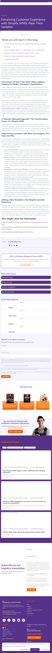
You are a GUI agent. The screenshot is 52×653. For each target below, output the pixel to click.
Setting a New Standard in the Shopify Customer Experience (19, 56)
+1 (5, 638)
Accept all (35, 649)
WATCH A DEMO (34, 637)
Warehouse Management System (15, 447)
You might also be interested (11, 59)
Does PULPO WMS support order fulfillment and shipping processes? (24, 471)
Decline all (45, 649)
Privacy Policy (34, 369)
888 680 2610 (9, 638)
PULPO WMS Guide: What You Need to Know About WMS (24, 532)
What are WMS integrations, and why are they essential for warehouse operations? (24, 502)
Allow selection (25, 649)
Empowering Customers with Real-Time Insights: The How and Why (21, 53)
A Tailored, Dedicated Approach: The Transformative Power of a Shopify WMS (24, 50)
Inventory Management (30, 447)
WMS (4, 447)
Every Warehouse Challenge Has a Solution (27, 406)
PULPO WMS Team (14, 242)
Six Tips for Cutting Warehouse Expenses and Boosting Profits (44, 406)
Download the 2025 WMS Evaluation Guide (10, 406)
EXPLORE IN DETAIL (26, 265)
